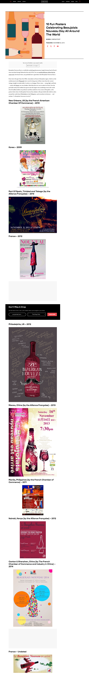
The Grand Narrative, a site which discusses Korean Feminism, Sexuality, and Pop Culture (33, 187)
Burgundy (21, 81)
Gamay (17, 85)
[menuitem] (10, 1)
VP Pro (63, 1)
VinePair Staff (55, 39)
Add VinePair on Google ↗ (33, 65)
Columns (19, 1)
